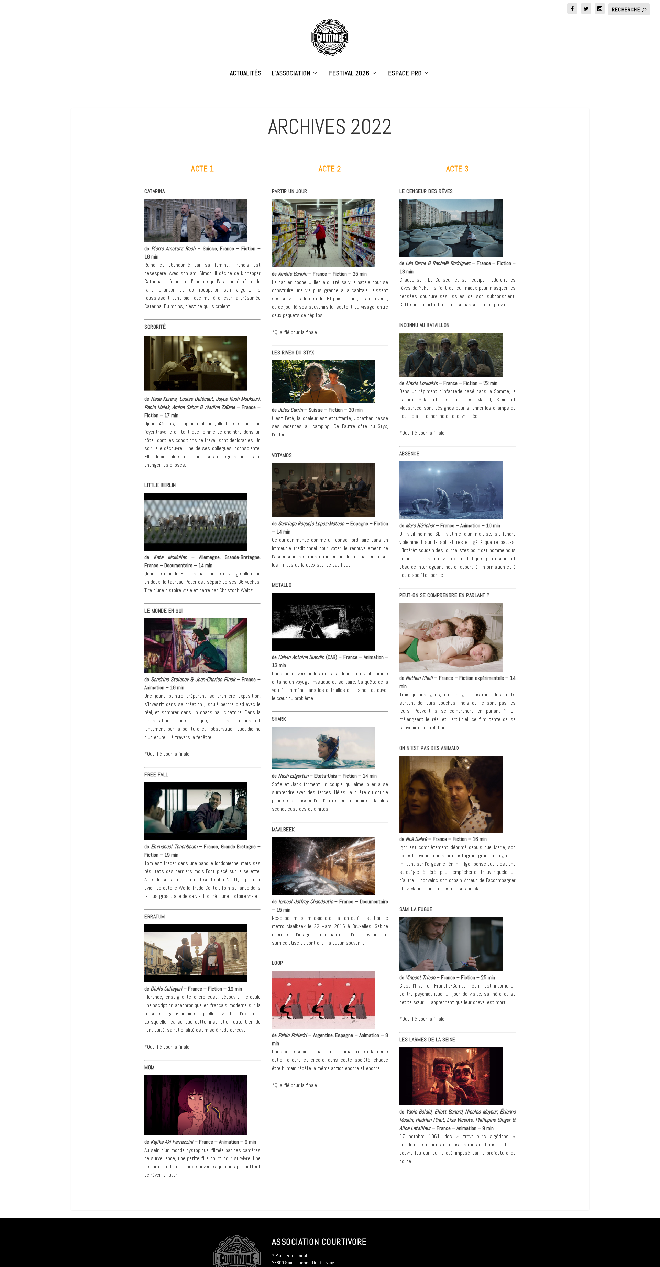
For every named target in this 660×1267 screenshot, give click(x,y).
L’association (291, 73)
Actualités (246, 73)
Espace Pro (405, 73)
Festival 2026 (349, 73)
